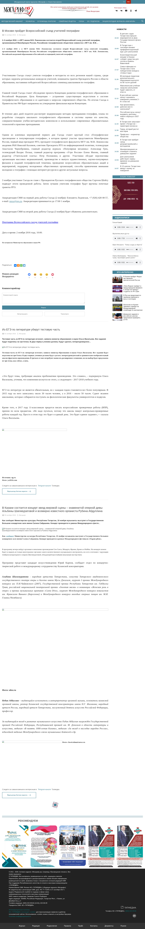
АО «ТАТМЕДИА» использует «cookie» (22, 912)
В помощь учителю (47, 21)
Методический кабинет (12, 21)
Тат (124, 2)
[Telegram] (135, 11)
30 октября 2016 (10, 515)
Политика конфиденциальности (20, 916)
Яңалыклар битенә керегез (17, 491)
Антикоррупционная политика (19, 910)
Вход (124, 8)
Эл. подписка (93, 21)
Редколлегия (52, 926)
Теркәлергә (65, 314)
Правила (67, 926)
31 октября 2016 (10, 35)
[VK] (116, 11)
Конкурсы (30, 21)
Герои (81, 21)
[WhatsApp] (21, 265)
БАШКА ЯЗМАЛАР (127, 177)
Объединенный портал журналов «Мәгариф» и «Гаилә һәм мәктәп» (38, 2)
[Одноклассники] (18, 265)
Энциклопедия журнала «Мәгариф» (118, 21)
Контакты (94, 926)
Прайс (80, 926)
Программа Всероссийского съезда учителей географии (30, 222)
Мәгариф (22, 35)
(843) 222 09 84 (130, 911)
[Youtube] (126, 11)
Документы (109, 926)
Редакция (36, 926)
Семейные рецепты (67, 21)
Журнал (22, 926)
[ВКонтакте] (15, 265)
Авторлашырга (22, 314)
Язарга (43, 307)
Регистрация (118, 8)
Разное (123, 926)
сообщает (10, 536)
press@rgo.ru (15, 201)
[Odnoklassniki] (131, 11)
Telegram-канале (44, 486)
